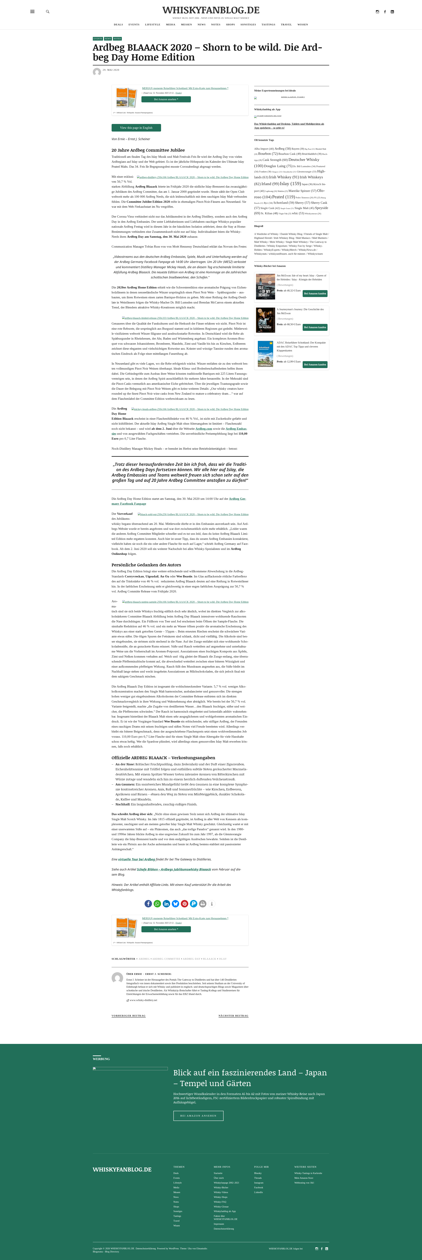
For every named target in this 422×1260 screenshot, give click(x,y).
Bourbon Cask (289, 153)
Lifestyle (152, 24)
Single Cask (270, 208)
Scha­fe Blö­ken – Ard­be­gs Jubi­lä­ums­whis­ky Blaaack (174, 869)
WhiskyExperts (272, 249)
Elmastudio (201, 1248)
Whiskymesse (313, 213)
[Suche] (48, 11)
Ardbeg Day (191, 959)
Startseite (218, 1173)
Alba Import (264, 148)
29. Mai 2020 (111, 70)
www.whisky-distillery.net (143, 1000)
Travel (286, 24)
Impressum (219, 1224)
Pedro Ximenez (304, 197)
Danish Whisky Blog (291, 234)
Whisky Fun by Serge (300, 245)
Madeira (283, 191)
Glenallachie (289, 172)
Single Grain (287, 208)
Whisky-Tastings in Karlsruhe (308, 1173)
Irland (270, 183)
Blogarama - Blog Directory (106, 1251)
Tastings (268, 24)
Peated (283, 196)
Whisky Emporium (277, 245)
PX (317, 197)
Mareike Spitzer (302, 191)
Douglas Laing (278, 166)
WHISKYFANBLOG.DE (211, 9)
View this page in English (136, 127)
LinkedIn (258, 1192)
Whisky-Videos (221, 1192)
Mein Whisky (277, 241)
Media (170, 24)
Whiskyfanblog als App (225, 1211)
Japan (307, 184)
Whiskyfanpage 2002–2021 (226, 1183)
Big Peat (310, 149)
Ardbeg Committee (166, 959)
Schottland (283, 202)
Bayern (298, 148)
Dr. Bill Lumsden (304, 166)
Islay (223, 959)
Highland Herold (263, 238)
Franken (265, 171)
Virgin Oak (285, 213)
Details (178, 93)
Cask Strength (275, 160)
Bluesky (258, 1173)
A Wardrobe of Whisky (266, 234)
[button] (148, 903)
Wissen (303, 24)
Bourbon (268, 153)
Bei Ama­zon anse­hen (166, 99)
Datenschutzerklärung (224, 1229)
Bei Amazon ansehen (198, 1115)
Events (134, 24)
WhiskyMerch (289, 249)
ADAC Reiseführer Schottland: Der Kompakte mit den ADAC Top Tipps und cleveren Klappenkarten (301, 346)
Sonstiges (248, 24)
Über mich (219, 1178)
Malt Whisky (261, 241)
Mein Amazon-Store (303, 1178)
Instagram (258, 1183)
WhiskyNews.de (307, 249)
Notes (215, 24)
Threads (258, 1178)
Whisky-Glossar (221, 1206)
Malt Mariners (319, 238)
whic (298, 213)
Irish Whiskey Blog (284, 238)
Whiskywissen (315, 253)
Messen (186, 24)
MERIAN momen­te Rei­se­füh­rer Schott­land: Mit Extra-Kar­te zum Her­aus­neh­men (185, 88)
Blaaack (209, 959)
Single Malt (304, 208)
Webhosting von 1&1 (304, 1183)
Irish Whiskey (284, 177)
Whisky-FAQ (220, 1202)
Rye (268, 203)
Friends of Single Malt (316, 234)
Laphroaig (271, 191)
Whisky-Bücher (221, 1187)
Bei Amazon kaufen (315, 293)
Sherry (302, 202)
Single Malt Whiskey (297, 241)
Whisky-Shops (220, 1197)
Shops (230, 24)
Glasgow (277, 172)
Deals (118, 24)
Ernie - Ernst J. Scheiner (152, 974)
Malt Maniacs (303, 238)
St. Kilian (269, 213)
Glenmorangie (306, 171)
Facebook (258, 1187)
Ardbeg (144, 959)
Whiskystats (260, 253)
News (202, 24)
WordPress (174, 1248)
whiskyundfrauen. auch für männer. (287, 253)
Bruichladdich (312, 153)
